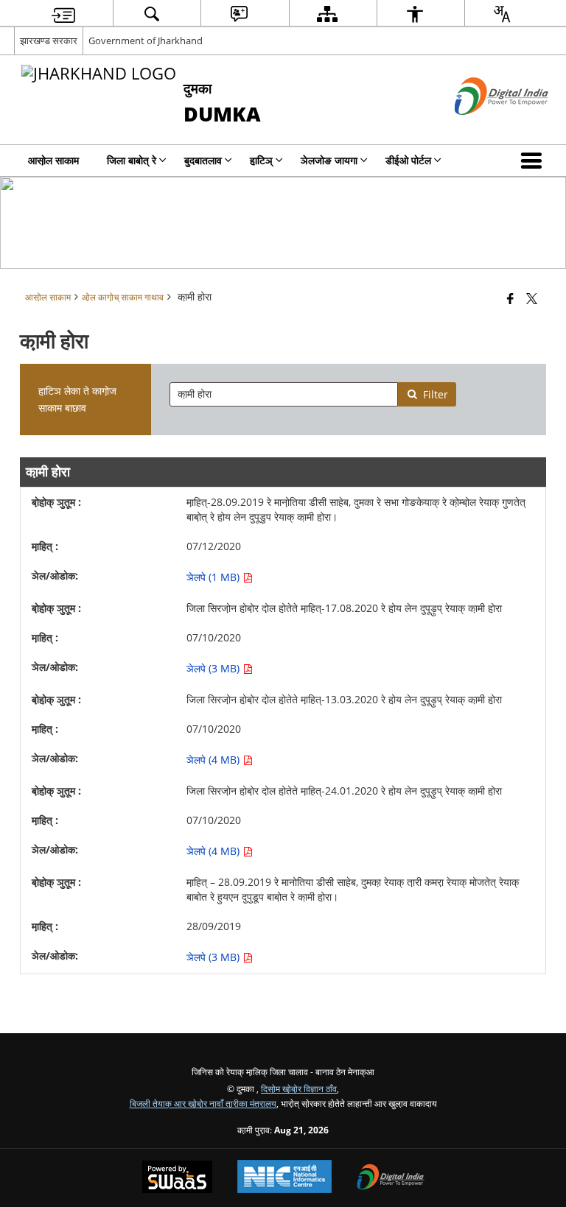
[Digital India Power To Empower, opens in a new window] (391, 1178)
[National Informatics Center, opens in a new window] (284, 1178)
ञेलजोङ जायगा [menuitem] (329, 160)
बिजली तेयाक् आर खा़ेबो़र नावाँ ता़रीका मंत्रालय (203, 1103)
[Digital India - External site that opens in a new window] (483, 127)
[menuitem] (63, 13)
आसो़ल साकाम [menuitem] (53, 160)
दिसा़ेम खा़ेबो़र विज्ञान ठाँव (299, 1088)
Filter (435, 394)
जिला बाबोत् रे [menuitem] (131, 160)
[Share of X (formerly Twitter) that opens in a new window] (532, 298)
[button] (534, 160)
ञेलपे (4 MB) (214, 760)
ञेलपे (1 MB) (214, 577)
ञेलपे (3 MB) (214, 668)
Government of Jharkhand (145, 40)
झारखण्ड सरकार (48, 40)
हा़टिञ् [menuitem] (261, 160)
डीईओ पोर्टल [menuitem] (408, 160)
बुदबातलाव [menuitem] (203, 160)
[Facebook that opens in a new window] (510, 298)
